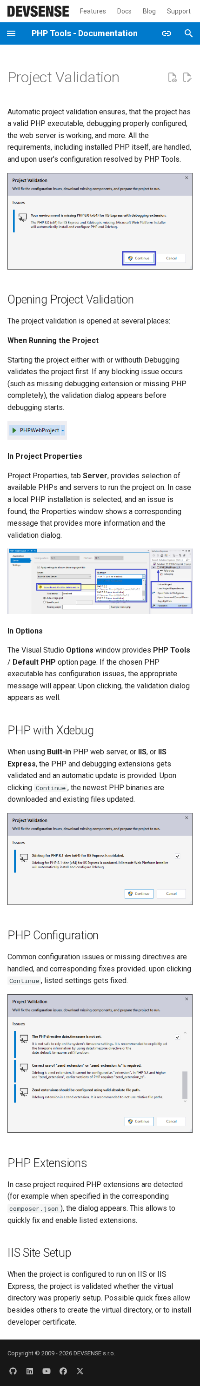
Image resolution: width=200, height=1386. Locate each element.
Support (179, 11)
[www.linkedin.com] (29, 1371)
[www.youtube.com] (46, 1371)
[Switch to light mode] (166, 33)
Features (93, 11)
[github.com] (13, 1371)
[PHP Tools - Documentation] (38, 11)
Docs (124, 11)
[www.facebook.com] (63, 1371)
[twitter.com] (80, 1371)
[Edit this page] (187, 78)
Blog (149, 11)
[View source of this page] (172, 78)
